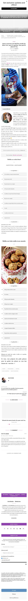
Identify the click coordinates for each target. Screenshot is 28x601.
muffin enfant (11, 368)
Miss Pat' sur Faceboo (17, 155)
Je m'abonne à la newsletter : (7, 557)
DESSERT (3, 368)
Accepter (14, 590)
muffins (17, 368)
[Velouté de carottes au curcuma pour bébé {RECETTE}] (14, 410)
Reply (25, 435)
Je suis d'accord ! (6, 561)
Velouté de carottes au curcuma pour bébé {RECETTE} (14, 421)
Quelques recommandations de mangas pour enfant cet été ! (21, 29)
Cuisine (2, 36)
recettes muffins (14, 371)
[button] (26, 564)
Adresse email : (4, 551)
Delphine (16, 48)
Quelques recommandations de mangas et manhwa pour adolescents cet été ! (14, 16)
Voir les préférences (14, 597)
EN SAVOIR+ (14, 519)
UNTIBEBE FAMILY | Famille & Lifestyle (14, 35)
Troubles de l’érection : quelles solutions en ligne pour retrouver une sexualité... (7, 29)
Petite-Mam (5, 435)
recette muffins (5, 371)
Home (2, 35)
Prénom (3, 545)
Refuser (14, 594)
